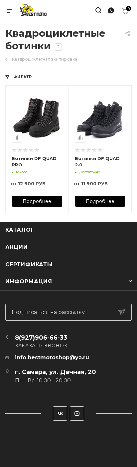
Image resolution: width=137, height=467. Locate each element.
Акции (16, 247)
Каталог (20, 230)
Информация (28, 281)
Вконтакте (60, 413)
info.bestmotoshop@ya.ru (52, 357)
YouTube (77, 413)
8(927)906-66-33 (41, 337)
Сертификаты (29, 264)
